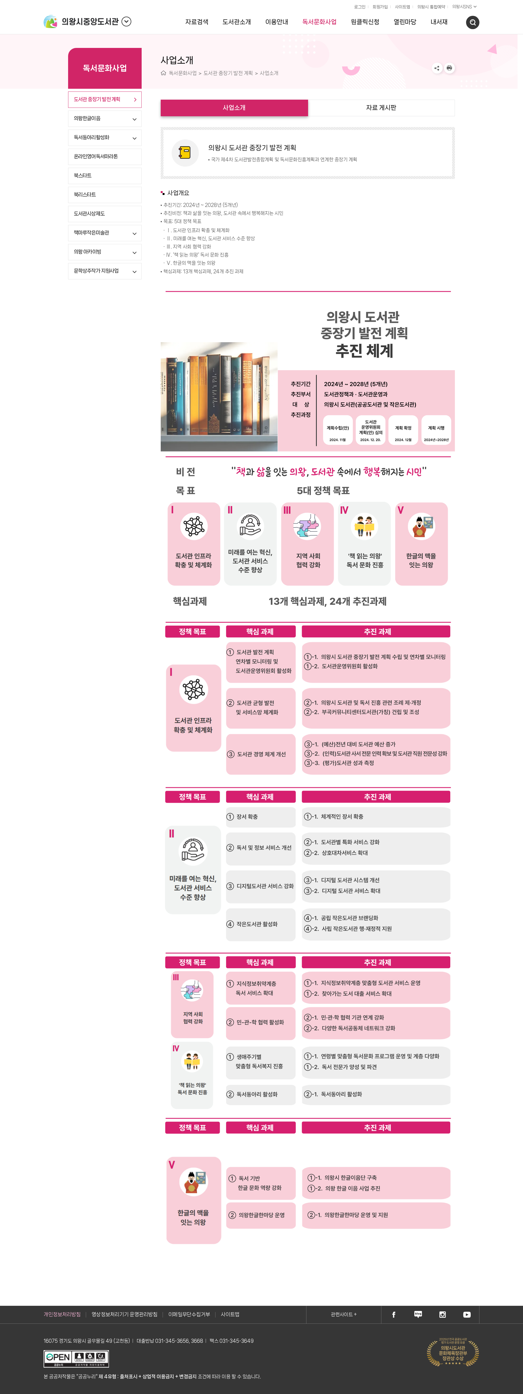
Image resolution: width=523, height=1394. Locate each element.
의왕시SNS (462, 6)
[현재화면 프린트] (449, 68)
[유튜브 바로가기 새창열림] (467, 1314)
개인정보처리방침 (62, 1314)
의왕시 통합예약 (430, 5)
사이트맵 (402, 7)
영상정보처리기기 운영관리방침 (124, 1314)
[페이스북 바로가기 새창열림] (393, 1314)
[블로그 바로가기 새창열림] (418, 1314)
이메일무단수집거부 (189, 1314)
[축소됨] (126, 21)
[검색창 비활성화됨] (472, 22)
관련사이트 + (344, 1314)
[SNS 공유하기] (437, 68)
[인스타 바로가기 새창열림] (442, 1314)
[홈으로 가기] (163, 73)
